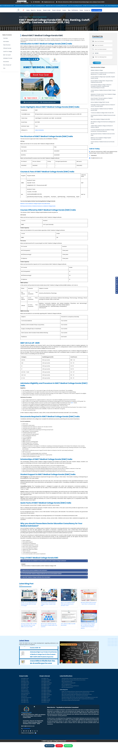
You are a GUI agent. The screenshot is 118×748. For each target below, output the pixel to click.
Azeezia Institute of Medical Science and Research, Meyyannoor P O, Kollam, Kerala (103, 73)
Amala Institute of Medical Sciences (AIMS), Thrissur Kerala (103, 91)
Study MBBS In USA (44, 678)
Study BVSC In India (25, 681)
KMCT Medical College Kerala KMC (38, 17)
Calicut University (39, 130)
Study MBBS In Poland (45, 696)
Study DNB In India (24, 685)
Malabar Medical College (97, 70)
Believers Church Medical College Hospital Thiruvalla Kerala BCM (101, 138)
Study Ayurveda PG (24, 690)
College (25, 17)
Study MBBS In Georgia (45, 700)
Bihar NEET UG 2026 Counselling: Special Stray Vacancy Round (73, 679)
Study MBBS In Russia (45, 687)
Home (28, 10)
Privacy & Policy (71, 741)
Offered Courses (7, 48)
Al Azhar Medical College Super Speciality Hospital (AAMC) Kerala (103, 77)
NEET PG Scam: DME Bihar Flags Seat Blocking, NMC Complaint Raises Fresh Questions (49, 625)
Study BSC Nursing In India (26, 697)
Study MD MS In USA (45, 702)
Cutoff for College (7, 51)
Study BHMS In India (25, 687)
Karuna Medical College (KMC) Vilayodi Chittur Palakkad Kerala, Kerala (102, 81)
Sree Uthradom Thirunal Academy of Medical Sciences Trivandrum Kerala (101, 99)
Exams (64, 10)
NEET (72, 402)
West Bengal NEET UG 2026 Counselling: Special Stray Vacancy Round (75, 678)
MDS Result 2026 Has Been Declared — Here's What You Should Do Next (75, 695)
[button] (22, 731)
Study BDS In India (24, 679)
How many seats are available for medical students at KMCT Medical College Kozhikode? (43, 560)
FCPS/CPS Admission (25, 691)
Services (39, 10)
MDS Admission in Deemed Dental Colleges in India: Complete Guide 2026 (48, 604)
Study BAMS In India (25, 678)
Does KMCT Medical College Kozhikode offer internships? (35, 577)
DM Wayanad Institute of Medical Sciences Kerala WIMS (103, 134)
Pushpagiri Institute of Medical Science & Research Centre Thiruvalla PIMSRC (103, 105)
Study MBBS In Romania (46, 684)
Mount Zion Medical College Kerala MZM (100, 119)
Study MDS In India (24, 694)
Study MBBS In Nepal (45, 688)
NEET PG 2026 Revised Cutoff (67, 681)
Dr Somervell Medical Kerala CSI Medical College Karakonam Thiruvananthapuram (102, 130)
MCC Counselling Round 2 (67, 684)
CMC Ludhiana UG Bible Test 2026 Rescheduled (71, 700)
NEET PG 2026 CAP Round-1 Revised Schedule (95, 5)
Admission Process (7, 58)
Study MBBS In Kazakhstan (46, 691)
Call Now (59, 745)
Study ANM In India (24, 699)
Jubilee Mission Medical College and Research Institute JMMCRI (102, 126)
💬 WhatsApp (68, 745)
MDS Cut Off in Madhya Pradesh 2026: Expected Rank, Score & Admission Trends (68, 604)
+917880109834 (26, 728)
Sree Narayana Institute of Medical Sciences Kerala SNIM (103, 116)
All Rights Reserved (59, 741)
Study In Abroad (56, 10)
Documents (6, 61)
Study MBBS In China (45, 685)
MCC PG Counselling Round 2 (31, 5)
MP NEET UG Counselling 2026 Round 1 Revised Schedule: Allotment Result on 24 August (29, 604)
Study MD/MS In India (25, 682)
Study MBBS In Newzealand (46, 694)
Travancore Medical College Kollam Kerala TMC (102, 113)
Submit (97, 62)
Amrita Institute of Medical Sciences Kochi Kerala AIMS (102, 142)
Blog (69, 10)
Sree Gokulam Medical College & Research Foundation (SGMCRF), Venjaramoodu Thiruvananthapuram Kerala (101, 86)
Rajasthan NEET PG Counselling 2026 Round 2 (13, 5)
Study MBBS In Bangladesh (46, 682)
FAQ (4, 68)
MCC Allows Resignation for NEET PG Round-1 (72, 5)
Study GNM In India (24, 700)
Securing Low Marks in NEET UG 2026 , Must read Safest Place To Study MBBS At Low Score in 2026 (29, 625)
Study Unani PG (24, 696)
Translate (26, 2)
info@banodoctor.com (48, 2)
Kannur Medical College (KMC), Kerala (100, 102)
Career (81, 10)
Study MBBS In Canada (45, 699)
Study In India (46, 10)
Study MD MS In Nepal (45, 681)
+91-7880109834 (36, 2)
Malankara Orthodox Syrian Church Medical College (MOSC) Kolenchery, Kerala (103, 95)
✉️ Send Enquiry (49, 745)
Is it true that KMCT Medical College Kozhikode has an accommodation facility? (41, 573)
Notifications (75, 10)
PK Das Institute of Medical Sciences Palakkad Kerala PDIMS (102, 109)
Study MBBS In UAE (44, 697)
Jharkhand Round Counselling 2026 (68, 682)
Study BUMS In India (25, 684)
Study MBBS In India (25, 702)
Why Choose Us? (7, 65)
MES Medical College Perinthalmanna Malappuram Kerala (103, 122)
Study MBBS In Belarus (45, 693)
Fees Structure (6, 45)
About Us (33, 10)
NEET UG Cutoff (7, 55)
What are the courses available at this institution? (34, 570)
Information (6, 41)
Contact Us (87, 10)
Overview (5, 38)
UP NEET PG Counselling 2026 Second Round (49, 5)
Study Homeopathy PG (25, 693)
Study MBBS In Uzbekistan (46, 679)
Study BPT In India (24, 688)
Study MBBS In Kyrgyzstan (46, 690)
